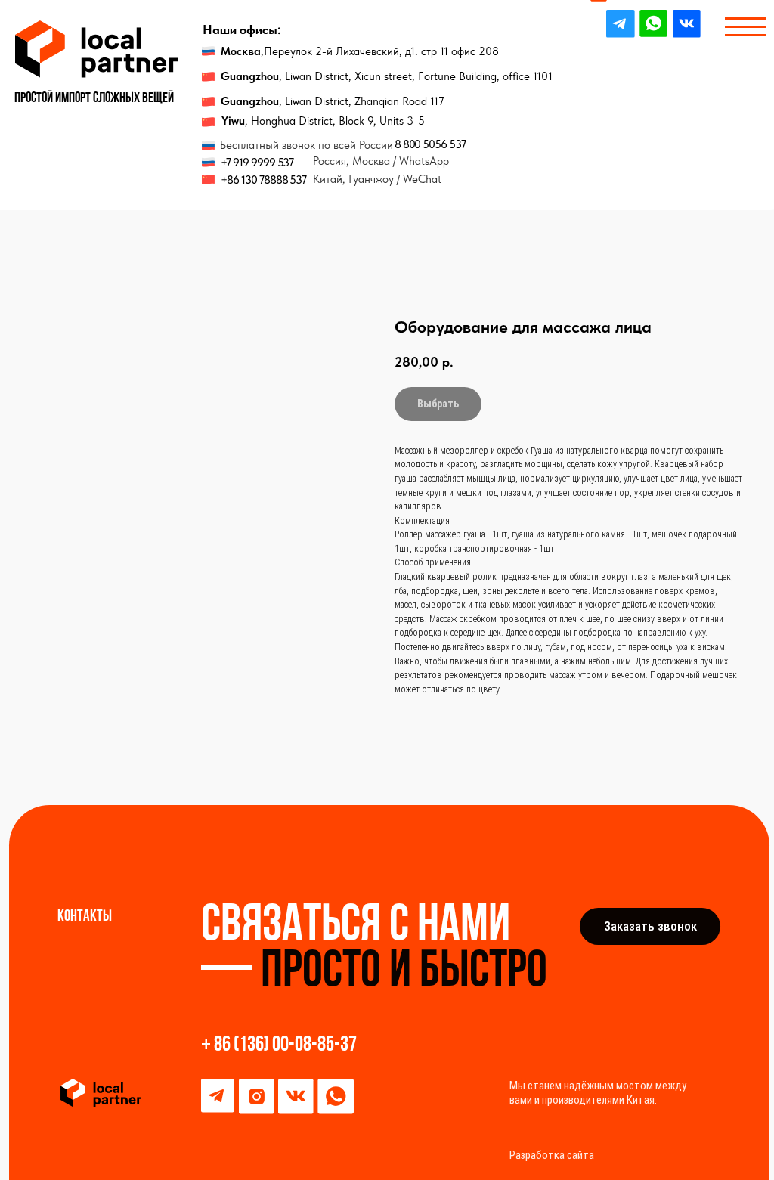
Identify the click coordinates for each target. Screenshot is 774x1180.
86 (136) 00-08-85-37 (285, 1045)
